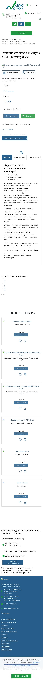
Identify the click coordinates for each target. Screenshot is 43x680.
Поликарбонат (6, 650)
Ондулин (4, 625)
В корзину (29, 116)
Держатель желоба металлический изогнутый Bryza (21, 359)
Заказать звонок (15, 24)
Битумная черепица (8, 622)
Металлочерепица (8, 619)
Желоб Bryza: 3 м (21, 454)
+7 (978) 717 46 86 (13, 546)
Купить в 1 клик (11, 116)
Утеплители (5, 647)
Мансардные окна (7, 628)
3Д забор (4, 638)
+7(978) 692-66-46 (34, 13)
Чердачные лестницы (9, 631)
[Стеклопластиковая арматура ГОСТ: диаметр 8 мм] (21, 66)
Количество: (8, 109)
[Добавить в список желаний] (20, 341)
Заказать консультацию (13, 138)
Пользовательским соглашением (21, 665)
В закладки (30, 72)
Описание (7, 157)
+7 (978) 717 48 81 (13, 543)
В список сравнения (12, 72)
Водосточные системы (9, 641)
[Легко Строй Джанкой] (15, 5)
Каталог (21, 33)
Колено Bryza (21, 486)
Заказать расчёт (21, 24)
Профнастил (5, 644)
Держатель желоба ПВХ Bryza (21, 423)
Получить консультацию (13, 562)
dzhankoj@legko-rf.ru (14, 556)
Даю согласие (21, 676)
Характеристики (19, 157)
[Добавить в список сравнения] (25, 341)
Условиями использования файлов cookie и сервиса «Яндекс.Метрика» (21, 663)
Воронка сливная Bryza (21, 324)
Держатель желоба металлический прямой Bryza (21, 392)
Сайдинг (4, 634)
